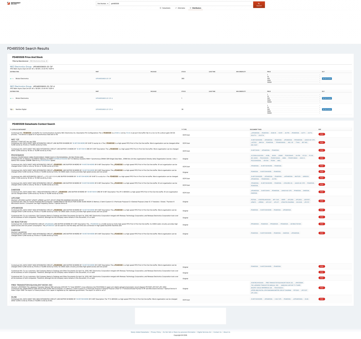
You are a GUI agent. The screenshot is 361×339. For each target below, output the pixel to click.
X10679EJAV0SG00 (264, 199)
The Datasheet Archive (13, 3)
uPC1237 (304, 290)
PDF (321, 134)
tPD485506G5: (281, 142)
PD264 (273, 160)
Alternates (181, 8)
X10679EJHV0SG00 (257, 282)
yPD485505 (284, 224)
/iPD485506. (255, 179)
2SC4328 (299, 202)
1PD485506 (255, 166)
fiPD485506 (298, 140)
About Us (226, 332)
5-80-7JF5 (278, 299)
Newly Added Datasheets (140, 332)
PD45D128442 (275, 158)
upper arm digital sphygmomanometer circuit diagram (271, 290)
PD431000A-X (278, 287)
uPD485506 (268, 140)
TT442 (298, 142)
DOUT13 (253, 135)
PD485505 (95, 224)
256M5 (280, 155)
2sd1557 (307, 199)
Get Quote (327, 78)
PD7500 (253, 199)
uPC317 (276, 202)
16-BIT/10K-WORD (79, 143)
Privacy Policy (156, 332)
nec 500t (254, 145)
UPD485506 (287, 210)
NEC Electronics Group (21, 66)
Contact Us (217, 332)
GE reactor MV (295, 224)
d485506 (254, 193)
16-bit (128, 133)
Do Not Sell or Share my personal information (179, 332)
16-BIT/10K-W (81, 149)
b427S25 (297, 176)
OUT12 (310, 133)
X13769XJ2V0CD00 (60, 159)
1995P (283, 199)
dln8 (306, 299)
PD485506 (265, 133)
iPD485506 (295, 133)
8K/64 (274, 155)
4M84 (284, 158)
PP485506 (297, 190)
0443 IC (302, 158)
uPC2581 (291, 199)
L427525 (254, 142)
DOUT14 (261, 135)
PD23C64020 (264, 158)
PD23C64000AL (256, 160)
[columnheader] (94, 129)
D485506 (306, 190)
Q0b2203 (306, 176)
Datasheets (166, 8)
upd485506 (295, 233)
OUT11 (303, 133)
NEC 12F (290, 142)
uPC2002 (299, 199)
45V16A (266, 160)
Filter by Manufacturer (20, 61)
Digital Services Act (204, 332)
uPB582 (261, 202)
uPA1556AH (299, 282)
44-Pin (287, 133)
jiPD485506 (288, 140)
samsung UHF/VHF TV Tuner (290, 285)
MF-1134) (276, 199)
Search (259, 6)
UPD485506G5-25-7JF (103, 78)
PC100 (311, 155)
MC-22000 (254, 158)
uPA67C (253, 202)
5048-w (118, 133)
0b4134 (261, 142)
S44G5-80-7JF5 (310, 140)
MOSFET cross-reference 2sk (261, 287)
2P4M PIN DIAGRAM (287, 202)
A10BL (268, 155)
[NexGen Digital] (12, 109)
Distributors (196, 8)
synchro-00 (288, 183)
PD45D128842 (292, 158)
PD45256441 (45, 160)
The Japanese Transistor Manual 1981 (265, 285)
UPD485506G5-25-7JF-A (104, 98)
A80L (279, 160)
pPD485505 (49, 224)
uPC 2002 (254, 293)
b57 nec (305, 142)
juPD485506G (297, 299)
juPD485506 (288, 176)
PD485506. (269, 142)
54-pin (298, 155)
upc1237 (269, 202)
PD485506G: (265, 179)
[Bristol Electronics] (12, 78)
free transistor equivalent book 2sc (279, 282)
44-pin (274, 179)
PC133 (305, 155)
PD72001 (296, 290)
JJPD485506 (255, 133)
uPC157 (306, 202)
